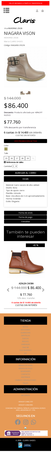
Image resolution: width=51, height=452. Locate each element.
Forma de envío (26, 212)
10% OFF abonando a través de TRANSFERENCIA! (25, 3)
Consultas (25, 221)
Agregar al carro (25, 172)
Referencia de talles (14, 162)
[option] (25, 274)
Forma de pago (25, 217)
